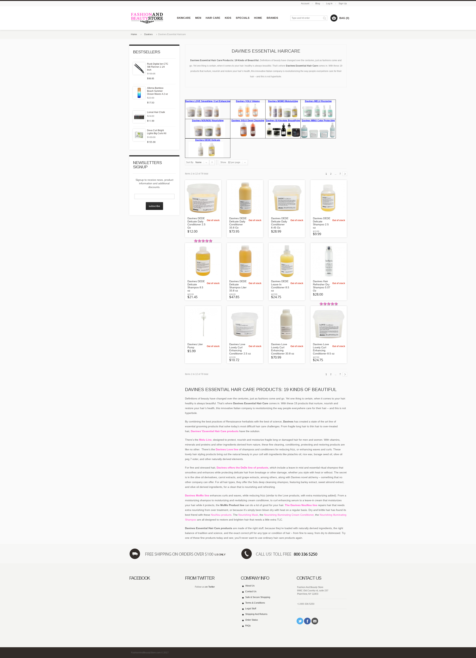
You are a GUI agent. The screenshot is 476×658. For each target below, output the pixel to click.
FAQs (248, 625)
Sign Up (343, 3)
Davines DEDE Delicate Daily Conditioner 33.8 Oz (238, 223)
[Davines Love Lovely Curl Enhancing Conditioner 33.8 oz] (286, 324)
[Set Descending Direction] (212, 162)
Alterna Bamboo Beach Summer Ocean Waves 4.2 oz (157, 91)
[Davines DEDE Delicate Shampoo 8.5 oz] (203, 261)
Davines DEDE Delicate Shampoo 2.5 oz (321, 223)
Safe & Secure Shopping (257, 597)
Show (223, 162)
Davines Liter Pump (195, 346)
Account (305, 3)
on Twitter (210, 587)
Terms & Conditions (255, 603)
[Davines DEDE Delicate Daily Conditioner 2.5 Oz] (203, 198)
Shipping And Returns (256, 614)
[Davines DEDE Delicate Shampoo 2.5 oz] (328, 198)
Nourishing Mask (248, 514)
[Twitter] (300, 621)
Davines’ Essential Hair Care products (215, 431)
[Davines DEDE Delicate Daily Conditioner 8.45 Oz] (286, 198)
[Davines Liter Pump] (203, 324)
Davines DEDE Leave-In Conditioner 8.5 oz (280, 286)
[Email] (314, 621)
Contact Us (250, 591)
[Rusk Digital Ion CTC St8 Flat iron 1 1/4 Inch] (139, 68)
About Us (250, 585)
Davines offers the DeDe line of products (242, 467)
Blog (317, 3)
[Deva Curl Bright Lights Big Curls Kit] (139, 135)
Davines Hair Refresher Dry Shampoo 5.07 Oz (321, 286)
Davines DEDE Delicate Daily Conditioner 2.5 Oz (196, 223)
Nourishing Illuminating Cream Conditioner (289, 514)
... (335, 174)
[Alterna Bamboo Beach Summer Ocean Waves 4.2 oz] (139, 93)
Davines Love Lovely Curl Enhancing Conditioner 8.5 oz (324, 349)
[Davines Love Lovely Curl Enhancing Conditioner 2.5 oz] (245, 324)
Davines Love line (227, 449)
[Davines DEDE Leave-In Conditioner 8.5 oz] (286, 261)
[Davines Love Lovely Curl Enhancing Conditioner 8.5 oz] (328, 324)
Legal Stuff (250, 608)
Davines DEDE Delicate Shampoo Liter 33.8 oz (238, 286)
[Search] (325, 18)
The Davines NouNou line (301, 505)
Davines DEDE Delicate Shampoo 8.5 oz (196, 286)
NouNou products (221, 514)
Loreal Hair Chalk (156, 112)
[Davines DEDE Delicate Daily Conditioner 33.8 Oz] (245, 198)
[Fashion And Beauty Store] (147, 18)
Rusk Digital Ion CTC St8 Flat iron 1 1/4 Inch (157, 67)
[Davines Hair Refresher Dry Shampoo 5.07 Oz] (328, 261)
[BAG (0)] (333, 18)
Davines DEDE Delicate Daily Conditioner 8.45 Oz (279, 223)
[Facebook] (307, 621)
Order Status (251, 620)
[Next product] (345, 174)
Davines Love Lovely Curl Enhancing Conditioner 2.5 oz (240, 349)
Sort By (189, 162)
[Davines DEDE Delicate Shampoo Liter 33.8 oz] (245, 261)
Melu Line (205, 439)
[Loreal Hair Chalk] (139, 117)
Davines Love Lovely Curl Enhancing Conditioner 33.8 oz (282, 349)
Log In (329, 3)
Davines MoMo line (197, 495)
